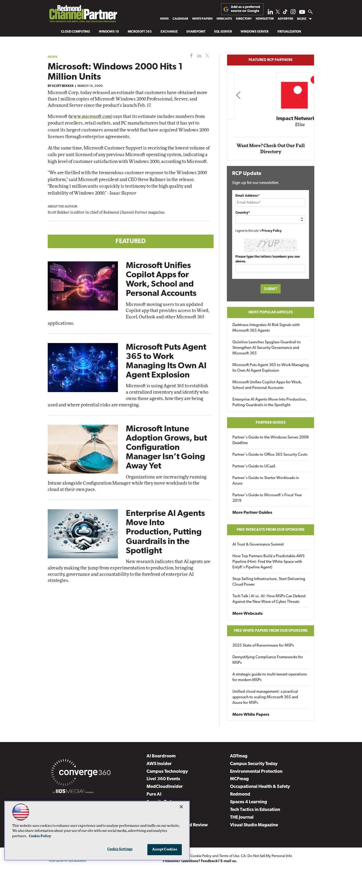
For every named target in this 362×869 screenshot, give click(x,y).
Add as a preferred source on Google (245, 8)
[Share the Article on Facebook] (190, 55)
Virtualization (289, 31)
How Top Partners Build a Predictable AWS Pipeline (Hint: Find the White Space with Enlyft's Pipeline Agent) (268, 561)
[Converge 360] (81, 773)
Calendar (180, 18)
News (164, 18)
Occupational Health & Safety (260, 786)
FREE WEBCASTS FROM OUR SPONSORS (270, 530)
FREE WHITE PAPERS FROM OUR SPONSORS (271, 631)
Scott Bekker (62, 86)
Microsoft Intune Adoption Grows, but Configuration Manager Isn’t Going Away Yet (166, 448)
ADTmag (239, 756)
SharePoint (195, 31)
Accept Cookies (164, 849)
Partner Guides (271, 423)
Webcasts (224, 18)
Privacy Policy (272, 230)
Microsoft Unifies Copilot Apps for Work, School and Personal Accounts (267, 385)
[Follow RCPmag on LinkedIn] (270, 13)
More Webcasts (247, 614)
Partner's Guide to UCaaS (253, 466)
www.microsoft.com (90, 116)
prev (238, 95)
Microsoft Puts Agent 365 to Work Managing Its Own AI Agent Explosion (270, 368)
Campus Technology (167, 771)
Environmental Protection (256, 771)
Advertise (285, 18)
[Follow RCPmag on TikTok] (285, 13)
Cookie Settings (120, 849)
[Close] (181, 807)
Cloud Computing (75, 31)
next (303, 95)
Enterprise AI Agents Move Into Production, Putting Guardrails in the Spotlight (165, 532)
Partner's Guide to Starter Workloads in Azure (265, 481)
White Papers (202, 18)
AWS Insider (159, 764)
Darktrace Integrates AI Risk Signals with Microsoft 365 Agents (266, 328)
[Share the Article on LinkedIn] (198, 55)
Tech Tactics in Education (255, 809)
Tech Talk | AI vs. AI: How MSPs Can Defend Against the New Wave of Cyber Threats (269, 599)
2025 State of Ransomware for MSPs (263, 646)
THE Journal (242, 817)
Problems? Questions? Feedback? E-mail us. (200, 861)
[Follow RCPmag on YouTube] (302, 12)
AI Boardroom (161, 756)
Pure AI (154, 794)
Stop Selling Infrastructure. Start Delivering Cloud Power (268, 582)
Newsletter (265, 18)
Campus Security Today (253, 764)
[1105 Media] (73, 792)
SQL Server (223, 31)
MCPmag (239, 779)
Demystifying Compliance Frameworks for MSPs (267, 660)
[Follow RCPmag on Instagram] (293, 13)
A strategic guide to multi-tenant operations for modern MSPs (269, 677)
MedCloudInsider (165, 786)
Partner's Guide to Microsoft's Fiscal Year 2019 (267, 498)
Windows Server (254, 31)
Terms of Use (229, 856)
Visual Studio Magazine (254, 825)
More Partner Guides (252, 513)
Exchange (169, 31)
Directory (244, 18)
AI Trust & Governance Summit (258, 545)
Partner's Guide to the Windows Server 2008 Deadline (270, 440)
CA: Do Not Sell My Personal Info (266, 856)
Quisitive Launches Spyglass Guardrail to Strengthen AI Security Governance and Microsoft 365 (266, 348)
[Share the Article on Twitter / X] (207, 55)
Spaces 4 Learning (248, 802)
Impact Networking (270, 118)
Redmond (240, 794)
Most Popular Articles (271, 312)
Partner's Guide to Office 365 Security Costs (269, 455)
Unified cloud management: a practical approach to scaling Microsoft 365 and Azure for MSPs (265, 697)
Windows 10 (109, 31)
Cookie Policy (200, 856)
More (302, 18)
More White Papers (250, 715)
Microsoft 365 (140, 31)
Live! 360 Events (163, 779)
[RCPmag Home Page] (82, 15)
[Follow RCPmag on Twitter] (278, 12)
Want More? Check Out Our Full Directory (271, 148)
